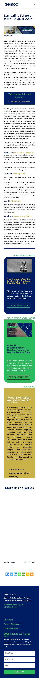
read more (9, 511)
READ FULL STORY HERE (18, 377)
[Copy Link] (27, 574)
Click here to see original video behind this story (19, 473)
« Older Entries (9, 563)
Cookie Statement (11, 628)
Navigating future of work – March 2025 (19, 542)
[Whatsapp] (19, 574)
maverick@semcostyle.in (13, 605)
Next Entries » (29, 563)
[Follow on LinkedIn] (5, 612)
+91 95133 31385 (10, 607)
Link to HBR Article (18, 305)
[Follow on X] (10, 612)
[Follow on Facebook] (16, 612)
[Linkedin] (15, 574)
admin (8, 23)
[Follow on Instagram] (21, 612)
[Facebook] (7, 574)
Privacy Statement (12, 624)
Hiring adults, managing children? (18, 499)
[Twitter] (11, 574)
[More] (31, 574)
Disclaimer (8, 620)
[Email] (23, 574)
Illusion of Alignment (14, 520)
